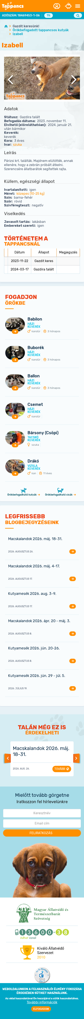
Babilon (35, 319)
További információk (42, 1002)
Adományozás (68, 6)
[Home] (14, 6)
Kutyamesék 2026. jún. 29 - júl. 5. (36, 675)
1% (48, 15)
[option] (42, 81)
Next (74, 81)
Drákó (33, 461)
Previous (10, 81)
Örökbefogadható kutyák (22, 494)
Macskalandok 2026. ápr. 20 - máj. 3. (39, 621)
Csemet (35, 404)
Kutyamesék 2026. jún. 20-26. (34, 648)
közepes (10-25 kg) (30, 194)
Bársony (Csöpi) (43, 432)
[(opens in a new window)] (42, 913)
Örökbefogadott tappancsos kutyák (41, 30)
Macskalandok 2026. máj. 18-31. (35, 539)
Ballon (34, 375)
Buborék (36, 347)
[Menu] (77, 6)
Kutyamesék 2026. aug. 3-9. (32, 593)
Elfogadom (41, 1009)
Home (6, 26)
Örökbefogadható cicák (59, 494)
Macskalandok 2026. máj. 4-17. (34, 566)
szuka (17, 145)
